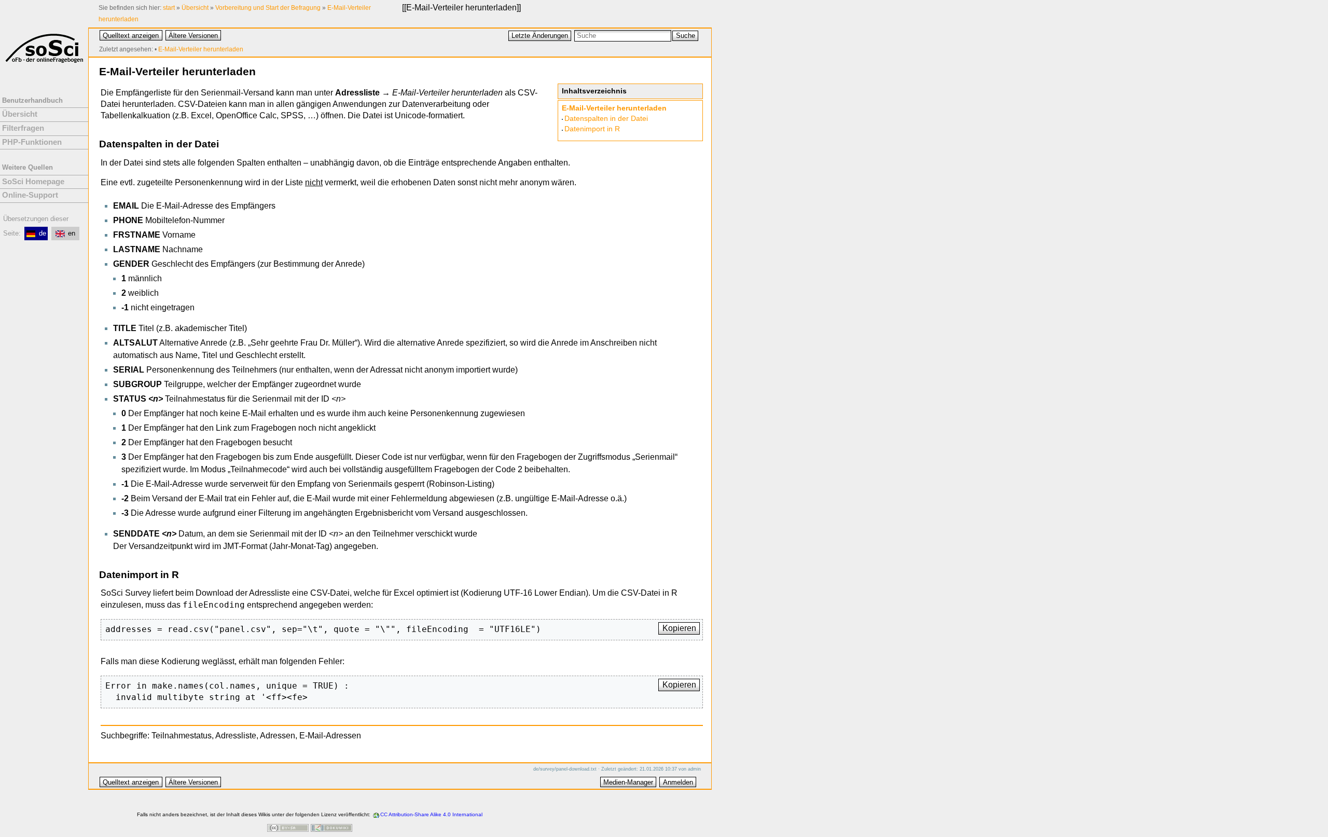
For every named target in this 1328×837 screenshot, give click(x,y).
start (169, 7)
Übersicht (195, 7)
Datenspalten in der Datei (606, 118)
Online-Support (30, 195)
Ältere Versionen (193, 35)
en (71, 233)
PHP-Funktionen (32, 142)
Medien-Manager (628, 782)
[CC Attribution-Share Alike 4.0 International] (288, 829)
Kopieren (679, 628)
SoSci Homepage (33, 181)
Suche (685, 35)
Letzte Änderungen (539, 35)
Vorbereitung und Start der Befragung (268, 7)
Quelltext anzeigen (131, 35)
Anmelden (678, 782)
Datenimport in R (592, 129)
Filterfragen (23, 128)
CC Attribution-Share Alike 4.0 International (431, 814)
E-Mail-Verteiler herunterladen (461, 7)
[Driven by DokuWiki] (331, 829)
